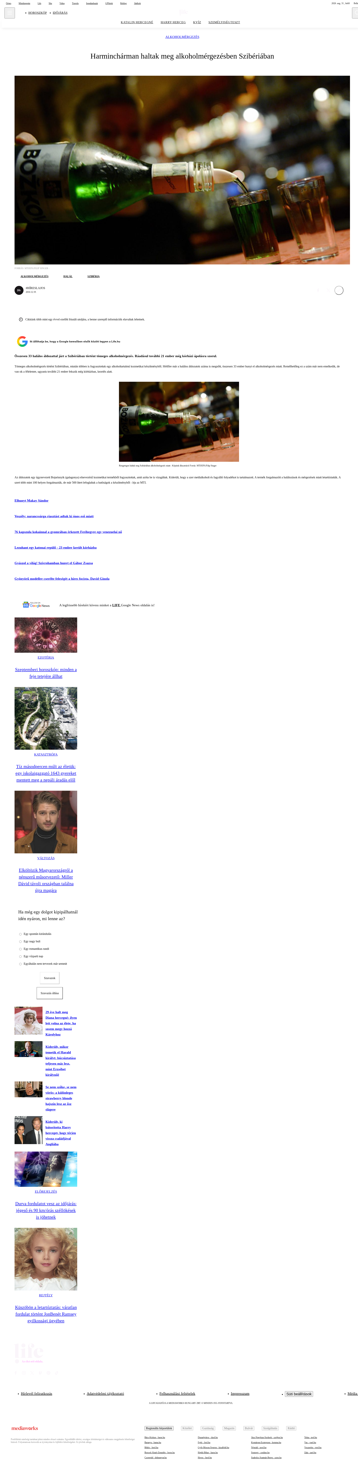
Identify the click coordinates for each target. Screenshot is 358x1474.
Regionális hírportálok (159, 1428)
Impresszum (240, 1393)
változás (46, 858)
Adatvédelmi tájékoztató (105, 1393)
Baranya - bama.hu (153, 1442)
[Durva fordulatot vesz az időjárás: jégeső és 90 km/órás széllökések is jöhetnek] (46, 1169)
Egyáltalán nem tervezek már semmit (45, 963)
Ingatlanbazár (92, 3)
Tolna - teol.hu (310, 1437)
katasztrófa (46, 754)
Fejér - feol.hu (204, 1442)
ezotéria (46, 657)
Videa (62, 3)
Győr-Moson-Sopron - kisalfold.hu (213, 1447)
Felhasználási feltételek (177, 1393)
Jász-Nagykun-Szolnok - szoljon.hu (267, 1437)
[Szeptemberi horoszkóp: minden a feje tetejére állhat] (46, 635)
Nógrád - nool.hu (258, 1447)
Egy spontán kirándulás (37, 933)
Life (39, 3)
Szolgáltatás (270, 1428)
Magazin (229, 1428)
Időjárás (60, 12)
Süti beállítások (299, 1394)
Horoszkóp (37, 12)
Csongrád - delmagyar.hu (156, 1457)
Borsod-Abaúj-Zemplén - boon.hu (160, 1452)
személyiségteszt (224, 22)
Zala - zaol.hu (310, 1452)
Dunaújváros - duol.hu (208, 1437)
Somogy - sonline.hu (260, 1452)
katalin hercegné (137, 22)
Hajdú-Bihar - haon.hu (208, 1452)
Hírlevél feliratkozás (36, 1393)
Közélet (187, 1428)
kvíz (197, 22)
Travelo (75, 3)
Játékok (137, 3)
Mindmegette (24, 3)
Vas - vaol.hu (310, 1442)
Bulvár (249, 1428)
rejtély (46, 1295)
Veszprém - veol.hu (312, 1447)
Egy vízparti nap (33, 956)
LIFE (116, 605)
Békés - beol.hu (151, 1447)
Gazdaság (208, 1428)
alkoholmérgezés (182, 37)
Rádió (291, 1428)
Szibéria (93, 276)
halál (68, 276)
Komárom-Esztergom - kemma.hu (266, 1442)
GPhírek (109, 3)
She (50, 3)
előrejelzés (46, 1192)
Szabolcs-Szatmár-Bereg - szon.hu (266, 1457)
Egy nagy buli (32, 941)
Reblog (123, 3)
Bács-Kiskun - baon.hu (155, 1437)
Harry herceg (173, 22)
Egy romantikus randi (36, 948)
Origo (8, 3)
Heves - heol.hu (205, 1457)
